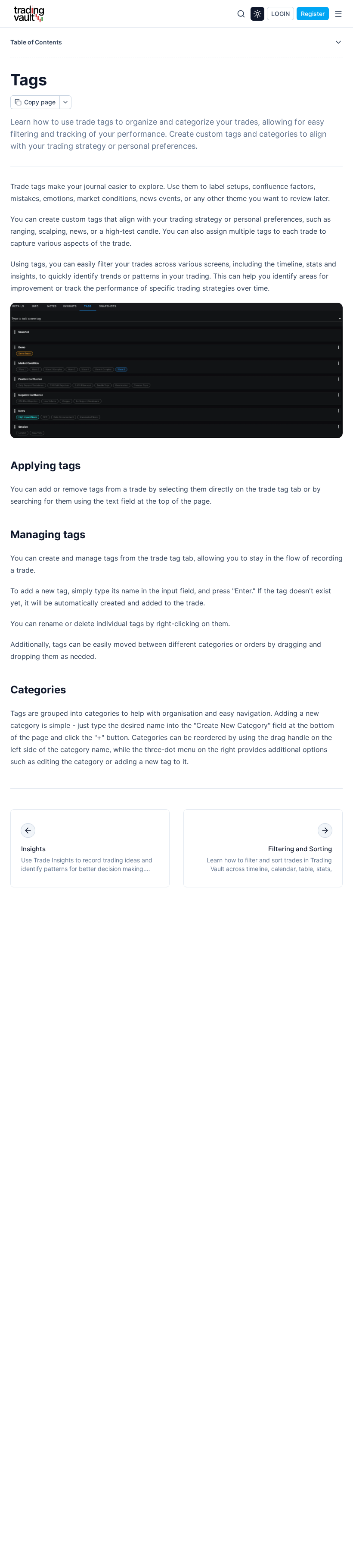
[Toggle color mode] (257, 14)
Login (280, 13)
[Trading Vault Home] (28, 14)
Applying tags (45, 465)
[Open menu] (338, 14)
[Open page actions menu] (65, 102)
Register (313, 13)
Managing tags (47, 534)
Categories (38, 689)
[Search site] (241, 14)
